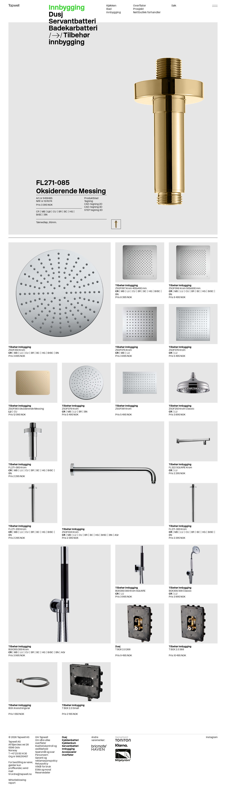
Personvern (41, 754)
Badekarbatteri (73, 28)
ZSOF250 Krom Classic (181, 408)
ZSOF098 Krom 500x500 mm (184, 288)
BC (38, 352)
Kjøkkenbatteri (70, 740)
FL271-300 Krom (178, 529)
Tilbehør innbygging (69, 38)
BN (57, 352)
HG (43, 352)
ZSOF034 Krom (70, 532)
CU (27, 352)
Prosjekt (138, 9)
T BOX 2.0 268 (123, 649)
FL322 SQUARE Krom (180, 467)
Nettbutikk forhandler (147, 12)
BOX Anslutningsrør (19, 708)
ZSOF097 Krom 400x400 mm (131, 288)
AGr (117, 534)
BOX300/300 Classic (180, 590)
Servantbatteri (72, 21)
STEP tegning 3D (93, 210)
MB (16, 352)
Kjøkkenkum (69, 743)
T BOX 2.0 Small (70, 708)
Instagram (212, 737)
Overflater (139, 5)
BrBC (50, 352)
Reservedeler (42, 772)
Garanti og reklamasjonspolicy (46, 759)
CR (10, 352)
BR (32, 352)
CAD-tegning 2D (93, 204)
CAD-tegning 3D (93, 206)
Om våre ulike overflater (42, 741)
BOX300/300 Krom (18, 649)
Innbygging (113, 12)
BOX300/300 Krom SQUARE (130, 590)
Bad (108, 9)
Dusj (56, 14)
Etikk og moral (43, 769)
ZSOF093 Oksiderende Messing (26, 408)
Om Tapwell (41, 737)
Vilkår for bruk (43, 766)
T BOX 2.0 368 (176, 649)
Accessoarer (69, 751)
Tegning (88, 201)
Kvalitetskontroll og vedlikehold (46, 747)
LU (21, 352)
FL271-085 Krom (17, 467)
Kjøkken (111, 5)
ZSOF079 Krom (70, 408)
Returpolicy (41, 763)
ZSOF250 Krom (16, 349)
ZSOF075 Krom (123, 349)
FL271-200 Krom (17, 529)
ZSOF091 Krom (123, 408)
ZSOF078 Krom (177, 349)
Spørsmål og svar (45, 751)
